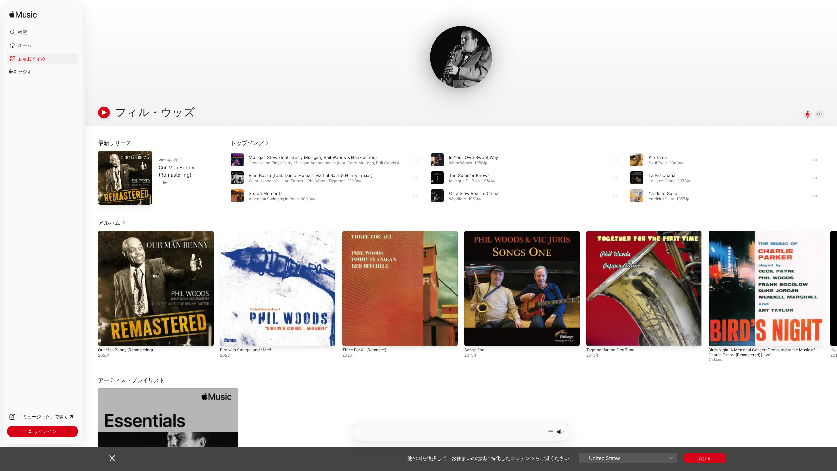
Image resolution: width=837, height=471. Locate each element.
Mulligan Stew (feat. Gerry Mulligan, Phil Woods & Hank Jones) (313, 157)
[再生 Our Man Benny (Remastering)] (106, 196)
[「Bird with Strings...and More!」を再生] (228, 338)
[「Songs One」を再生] (472, 338)
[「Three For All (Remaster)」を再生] (350, 338)
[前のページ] (224, 177)
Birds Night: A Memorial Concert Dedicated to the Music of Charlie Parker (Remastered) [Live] (766, 236)
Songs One (475, 233)
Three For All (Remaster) (367, 233)
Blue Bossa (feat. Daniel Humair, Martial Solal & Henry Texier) (311, 175)
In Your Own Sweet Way (473, 157)
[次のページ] (830, 177)
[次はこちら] (550, 431)
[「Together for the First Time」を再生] (594, 338)
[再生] (104, 112)
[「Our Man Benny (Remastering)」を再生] (106, 338)
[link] (250, 143)
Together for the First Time (614, 233)
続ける (704, 458)
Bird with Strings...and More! (249, 233)
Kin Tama (658, 157)
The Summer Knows (469, 175)
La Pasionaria (662, 175)
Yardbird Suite (663, 193)
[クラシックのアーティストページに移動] (807, 115)
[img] (23, 15)
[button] (42, 32)
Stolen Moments (265, 193)
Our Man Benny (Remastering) (129, 233)
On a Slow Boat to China (473, 193)
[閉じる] (112, 458)
